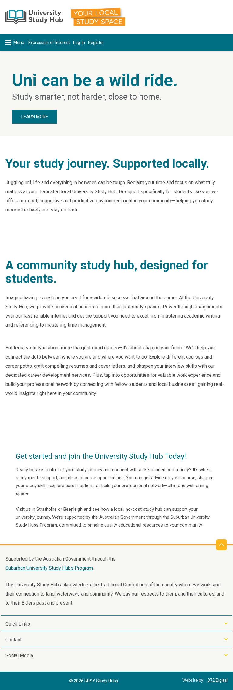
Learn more (34, 116)
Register (96, 42)
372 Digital (218, 680)
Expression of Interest (49, 42)
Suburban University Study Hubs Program (49, 568)
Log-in (79, 42)
